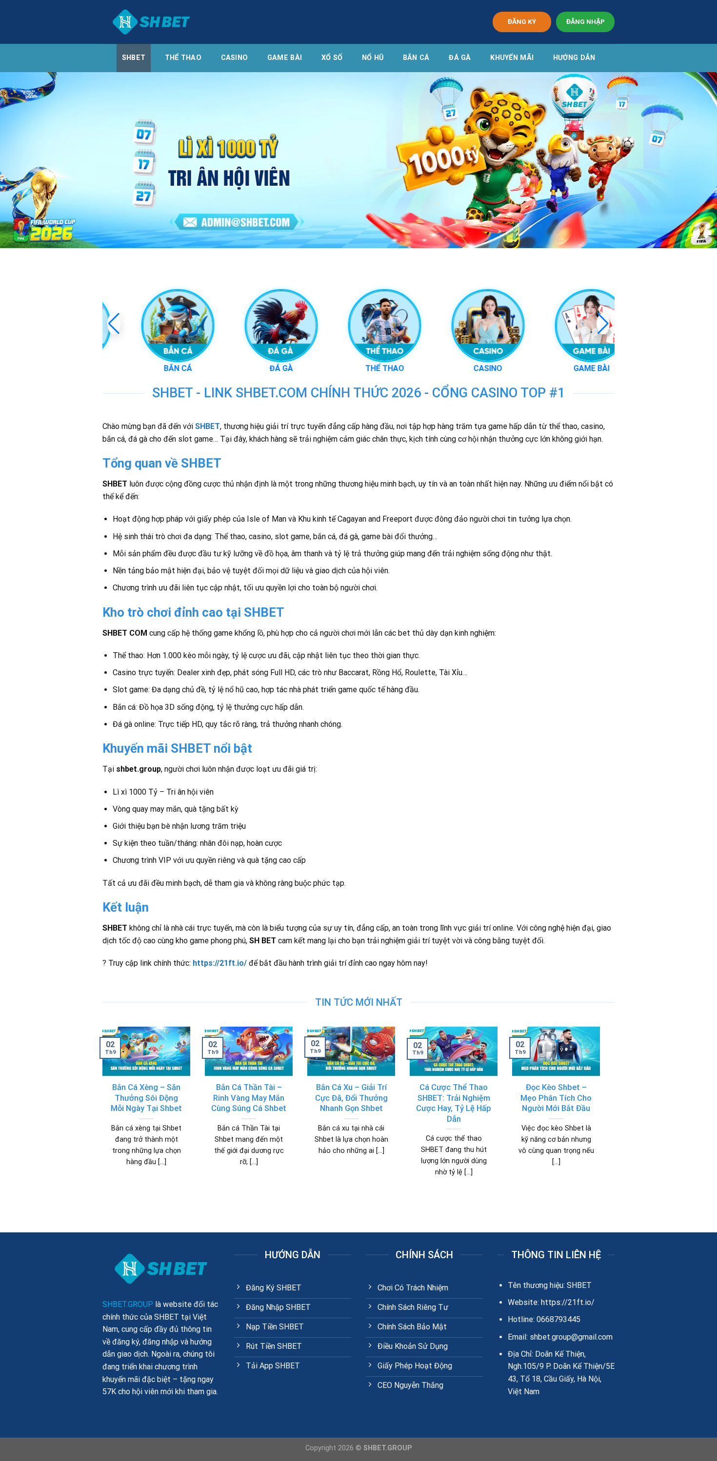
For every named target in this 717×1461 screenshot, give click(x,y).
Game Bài (284, 58)
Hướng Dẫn (574, 58)
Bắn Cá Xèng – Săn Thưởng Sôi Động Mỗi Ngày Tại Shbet (146, 1098)
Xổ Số (331, 58)
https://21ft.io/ (220, 963)
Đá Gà (460, 58)
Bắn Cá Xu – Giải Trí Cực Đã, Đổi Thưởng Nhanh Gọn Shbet (351, 1098)
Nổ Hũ (372, 58)
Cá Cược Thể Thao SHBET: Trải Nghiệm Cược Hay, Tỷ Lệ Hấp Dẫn (453, 1103)
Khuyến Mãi (512, 58)
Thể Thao (183, 58)
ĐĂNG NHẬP (585, 21)
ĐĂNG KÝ (522, 21)
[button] (603, 323)
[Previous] (100, 1114)
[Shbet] (151, 22)
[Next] (602, 1114)
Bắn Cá (416, 58)
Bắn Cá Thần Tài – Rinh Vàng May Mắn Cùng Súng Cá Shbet (248, 1098)
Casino (234, 58)
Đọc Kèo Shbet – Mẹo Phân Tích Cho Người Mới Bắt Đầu (556, 1098)
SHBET (133, 58)
